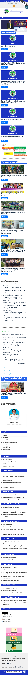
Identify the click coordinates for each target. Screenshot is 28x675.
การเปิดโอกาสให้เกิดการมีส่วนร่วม (9, 560)
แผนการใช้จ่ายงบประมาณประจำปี (9, 495)
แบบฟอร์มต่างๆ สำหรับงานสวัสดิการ (12, 2)
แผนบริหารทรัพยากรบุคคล (8, 524)
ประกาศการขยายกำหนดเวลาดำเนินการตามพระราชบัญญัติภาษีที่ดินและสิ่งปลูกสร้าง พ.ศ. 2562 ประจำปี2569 (13, 83)
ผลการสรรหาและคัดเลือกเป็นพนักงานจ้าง (11, 119)
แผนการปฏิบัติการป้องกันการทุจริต (9, 590)
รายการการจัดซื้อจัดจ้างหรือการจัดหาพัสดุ (11, 507)
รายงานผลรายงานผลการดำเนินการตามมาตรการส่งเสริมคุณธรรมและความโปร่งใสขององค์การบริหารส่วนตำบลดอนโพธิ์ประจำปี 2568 (14, 305)
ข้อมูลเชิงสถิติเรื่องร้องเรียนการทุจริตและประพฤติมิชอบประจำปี (15, 549)
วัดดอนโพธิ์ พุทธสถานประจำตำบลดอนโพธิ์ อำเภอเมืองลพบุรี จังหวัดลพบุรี (13, 393)
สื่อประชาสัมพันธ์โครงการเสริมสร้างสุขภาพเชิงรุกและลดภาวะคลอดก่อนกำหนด (13, 101)
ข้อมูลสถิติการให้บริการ (7, 480)
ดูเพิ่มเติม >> (24, 323)
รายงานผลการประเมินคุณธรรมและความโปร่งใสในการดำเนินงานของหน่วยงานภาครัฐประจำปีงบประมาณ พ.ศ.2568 (14, 319)
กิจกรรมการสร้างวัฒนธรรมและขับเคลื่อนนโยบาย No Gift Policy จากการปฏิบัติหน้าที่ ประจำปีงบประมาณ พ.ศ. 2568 (13, 270)
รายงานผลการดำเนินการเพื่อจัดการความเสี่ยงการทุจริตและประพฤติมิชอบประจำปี (14, 577)
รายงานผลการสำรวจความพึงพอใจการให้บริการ (12, 482)
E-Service (5, 485)
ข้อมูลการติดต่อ (6, 444)
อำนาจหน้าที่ (5, 440)
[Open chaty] (24, 671)
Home (26, 673)
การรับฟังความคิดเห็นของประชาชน (9, 557)
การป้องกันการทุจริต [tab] (6, 374)
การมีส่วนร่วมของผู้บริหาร (8, 570)
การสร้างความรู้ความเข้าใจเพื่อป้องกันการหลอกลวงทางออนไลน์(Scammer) (14, 63)
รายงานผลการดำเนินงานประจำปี (9, 466)
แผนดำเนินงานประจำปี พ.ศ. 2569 (10, 341)
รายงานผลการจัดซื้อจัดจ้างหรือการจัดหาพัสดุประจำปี (13, 514)
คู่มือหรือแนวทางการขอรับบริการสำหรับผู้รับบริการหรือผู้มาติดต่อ (14, 477)
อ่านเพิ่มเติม (4, 49)
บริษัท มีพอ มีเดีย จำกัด (19, 667)
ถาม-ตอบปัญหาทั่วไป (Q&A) (8, 487)
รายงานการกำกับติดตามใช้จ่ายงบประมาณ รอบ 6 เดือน (13, 497)
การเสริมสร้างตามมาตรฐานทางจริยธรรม (10, 588)
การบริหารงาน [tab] (5, 331)
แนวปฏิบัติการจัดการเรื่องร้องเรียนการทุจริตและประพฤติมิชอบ (14, 542)
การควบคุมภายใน (7, 349)
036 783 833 (9, 663)
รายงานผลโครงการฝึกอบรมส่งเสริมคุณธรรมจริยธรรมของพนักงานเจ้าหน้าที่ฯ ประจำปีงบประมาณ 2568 (12, 232)
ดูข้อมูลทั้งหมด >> (22, 363)
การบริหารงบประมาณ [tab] (7, 367)
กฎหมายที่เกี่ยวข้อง (6, 447)
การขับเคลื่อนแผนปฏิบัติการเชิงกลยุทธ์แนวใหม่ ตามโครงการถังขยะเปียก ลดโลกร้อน (14, 176)
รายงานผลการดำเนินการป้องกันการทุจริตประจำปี (12, 592)
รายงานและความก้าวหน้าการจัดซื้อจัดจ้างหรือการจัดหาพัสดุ (14, 512)
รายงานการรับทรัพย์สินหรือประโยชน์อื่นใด (11, 580)
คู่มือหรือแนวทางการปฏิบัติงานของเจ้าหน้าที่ (11, 473)
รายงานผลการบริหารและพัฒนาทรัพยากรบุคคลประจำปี (13, 534)
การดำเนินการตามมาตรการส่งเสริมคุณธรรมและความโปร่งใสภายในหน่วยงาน (14, 603)
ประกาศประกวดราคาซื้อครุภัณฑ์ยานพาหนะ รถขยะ (14, 302)
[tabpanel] (14, 349)
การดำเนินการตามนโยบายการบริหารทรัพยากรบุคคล (13, 529)
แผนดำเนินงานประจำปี (7, 459)
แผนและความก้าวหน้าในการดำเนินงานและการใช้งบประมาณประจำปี (15, 462)
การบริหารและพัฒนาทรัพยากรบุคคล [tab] (10, 370)
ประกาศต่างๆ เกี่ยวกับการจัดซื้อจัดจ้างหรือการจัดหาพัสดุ (13, 509)
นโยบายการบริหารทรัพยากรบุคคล (9, 527)
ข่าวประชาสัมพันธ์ (6, 449)
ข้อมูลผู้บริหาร (5, 437)
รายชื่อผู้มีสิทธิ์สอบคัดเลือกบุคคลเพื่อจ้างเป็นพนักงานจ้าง (12, 137)
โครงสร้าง (5, 435)
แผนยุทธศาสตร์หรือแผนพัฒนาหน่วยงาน (10, 442)
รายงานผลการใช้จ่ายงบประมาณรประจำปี (11, 499)
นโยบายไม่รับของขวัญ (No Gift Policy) (10, 567)
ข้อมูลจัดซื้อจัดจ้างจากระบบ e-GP (9, 517)
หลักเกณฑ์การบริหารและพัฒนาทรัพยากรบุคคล (12, 531)
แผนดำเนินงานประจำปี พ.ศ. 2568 (10, 354)
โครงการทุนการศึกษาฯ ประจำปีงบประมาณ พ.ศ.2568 (12, 194)
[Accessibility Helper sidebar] (26, 7)
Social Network (6, 452)
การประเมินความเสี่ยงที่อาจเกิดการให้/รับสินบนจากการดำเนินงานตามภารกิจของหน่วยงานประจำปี (15, 573)
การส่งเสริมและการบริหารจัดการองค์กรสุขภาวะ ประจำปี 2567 (13, 212)
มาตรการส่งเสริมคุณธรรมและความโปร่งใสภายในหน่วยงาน (14, 600)
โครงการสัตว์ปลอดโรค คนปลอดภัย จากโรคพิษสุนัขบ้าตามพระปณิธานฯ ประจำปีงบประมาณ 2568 (13, 250)
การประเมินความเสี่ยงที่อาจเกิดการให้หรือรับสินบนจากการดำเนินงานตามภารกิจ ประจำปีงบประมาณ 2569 (14, 314)
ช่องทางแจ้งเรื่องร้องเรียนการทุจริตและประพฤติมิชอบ (13, 545)
